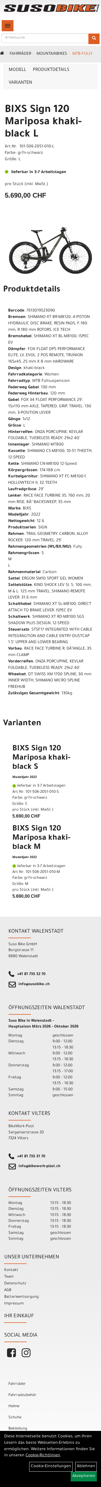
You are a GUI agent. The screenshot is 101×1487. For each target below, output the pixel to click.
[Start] (2, 54)
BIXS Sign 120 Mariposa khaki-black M (41, 838)
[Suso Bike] (52, 8)
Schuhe (14, 1418)
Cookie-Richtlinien (43, 1456)
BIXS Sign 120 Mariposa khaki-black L (43, 122)
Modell (17, 70)
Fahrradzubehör (22, 1395)
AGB (7, 1290)
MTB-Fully (82, 54)
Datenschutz (15, 1284)
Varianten (20, 82)
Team (8, 1277)
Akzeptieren (83, 1476)
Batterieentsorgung (21, 1297)
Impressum (14, 1304)
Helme (13, 1406)
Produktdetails (51, 70)
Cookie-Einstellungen (51, 1466)
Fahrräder (20, 54)
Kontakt (11, 1270)
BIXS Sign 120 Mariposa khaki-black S (41, 758)
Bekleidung (17, 1429)
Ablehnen (86, 1466)
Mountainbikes (51, 54)
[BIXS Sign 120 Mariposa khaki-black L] (50, 250)
